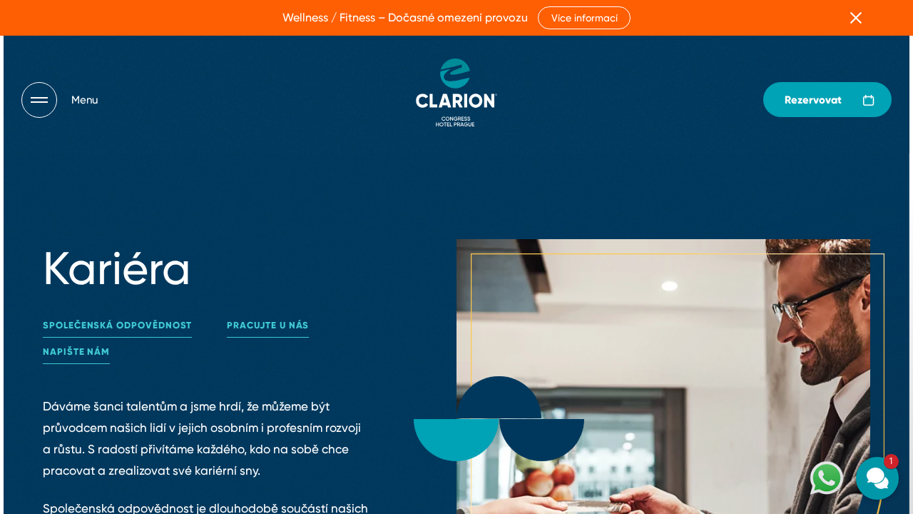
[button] (792, 306)
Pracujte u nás (268, 325)
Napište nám (76, 352)
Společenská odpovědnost (117, 325)
